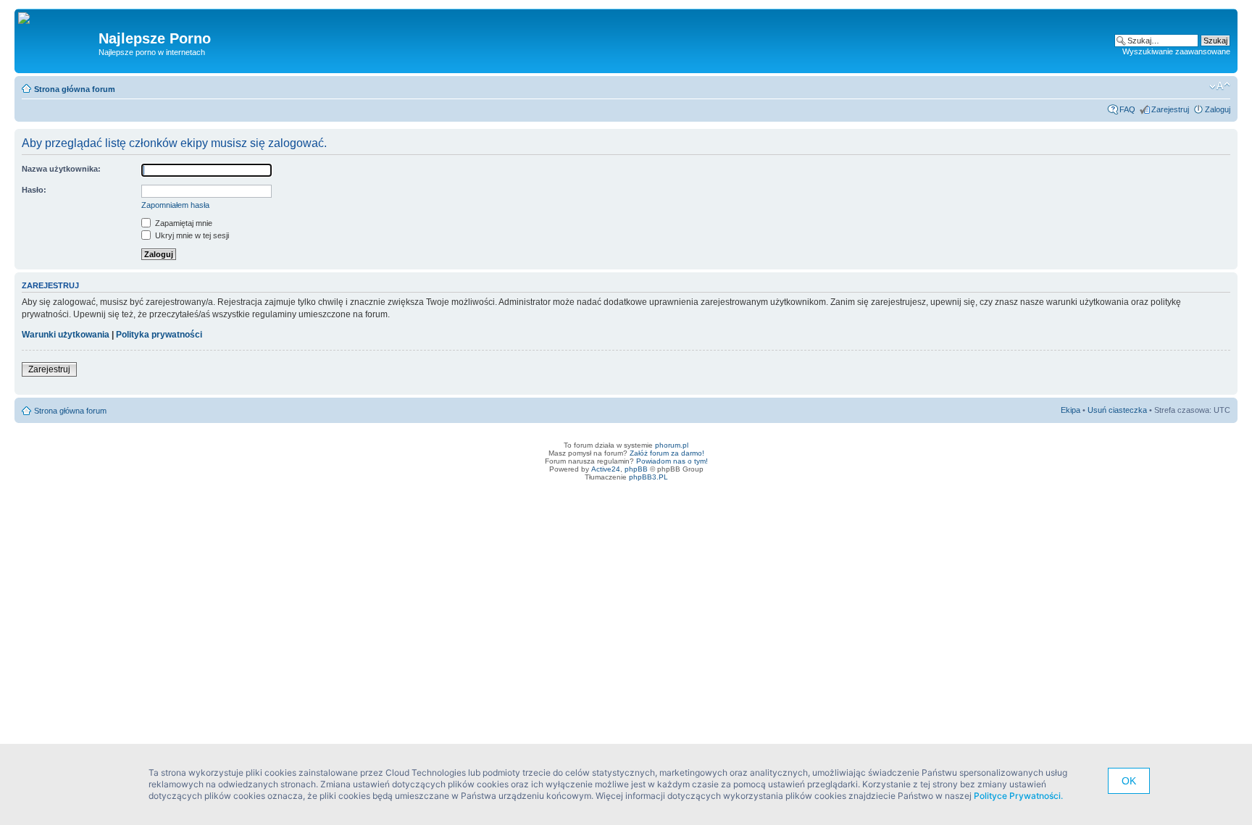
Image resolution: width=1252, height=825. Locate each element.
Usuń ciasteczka (1117, 410)
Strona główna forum (74, 89)
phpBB (636, 469)
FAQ (1127, 109)
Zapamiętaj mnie (182, 223)
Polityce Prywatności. (1018, 795)
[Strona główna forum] (29, 18)
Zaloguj (1217, 109)
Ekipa (1070, 410)
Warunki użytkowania (65, 335)
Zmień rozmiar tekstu (1219, 86)
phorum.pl (671, 445)
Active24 (605, 469)
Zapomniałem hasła (175, 205)
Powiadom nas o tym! (672, 461)
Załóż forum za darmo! (667, 453)
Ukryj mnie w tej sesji (191, 235)
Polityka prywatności (159, 335)
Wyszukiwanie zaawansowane (1176, 51)
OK (1129, 781)
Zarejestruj (1170, 109)
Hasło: (34, 189)
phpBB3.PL (648, 477)
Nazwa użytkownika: (61, 168)
